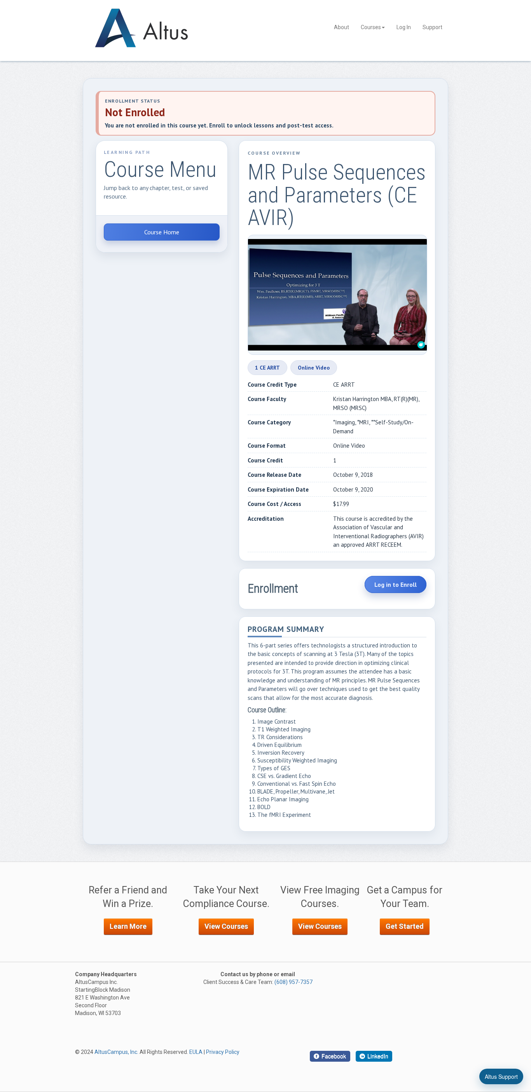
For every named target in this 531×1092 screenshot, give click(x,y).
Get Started (405, 926)
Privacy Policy (222, 1052)
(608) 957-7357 (293, 982)
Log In (404, 27)
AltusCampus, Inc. (116, 1052)
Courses (371, 27)
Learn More (128, 926)
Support (432, 27)
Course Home (161, 232)
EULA (196, 1052)
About (341, 27)
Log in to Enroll (395, 584)
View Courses (226, 926)
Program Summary (286, 629)
